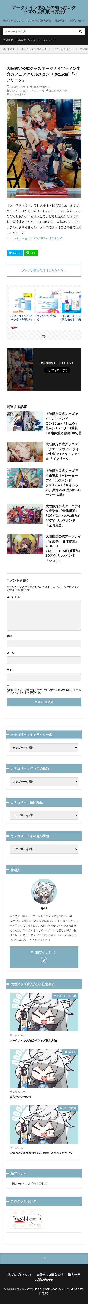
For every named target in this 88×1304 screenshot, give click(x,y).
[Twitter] (15, 253)
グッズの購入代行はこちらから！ (44, 270)
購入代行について (21, 1096)
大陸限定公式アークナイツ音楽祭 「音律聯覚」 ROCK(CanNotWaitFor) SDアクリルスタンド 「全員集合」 (63, 515)
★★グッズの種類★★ (34, 49)
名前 (9, 636)
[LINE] (31, 253)
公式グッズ (34, 39)
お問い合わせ (77, 20)
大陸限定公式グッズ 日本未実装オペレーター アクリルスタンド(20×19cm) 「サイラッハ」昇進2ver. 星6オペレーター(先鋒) (63, 483)
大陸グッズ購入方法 (39, 20)
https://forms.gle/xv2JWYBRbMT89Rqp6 (34, 238)
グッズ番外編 (69, 1108)
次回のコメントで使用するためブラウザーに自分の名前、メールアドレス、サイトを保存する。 (44, 691)
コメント (13, 597)
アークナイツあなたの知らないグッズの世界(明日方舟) (44, 9)
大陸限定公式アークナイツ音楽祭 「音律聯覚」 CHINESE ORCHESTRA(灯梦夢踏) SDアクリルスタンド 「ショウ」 (63, 548)
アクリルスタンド (63, 49)
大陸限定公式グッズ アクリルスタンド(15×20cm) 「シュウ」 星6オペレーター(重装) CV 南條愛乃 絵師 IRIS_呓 (63, 423)
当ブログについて (13, 20)
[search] (80, 31)
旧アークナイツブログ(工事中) (29, 1183)
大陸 (65, 90)
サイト (10, 670)
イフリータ (37, 90)
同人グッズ (49, 39)
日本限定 (21, 39)
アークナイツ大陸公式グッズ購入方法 (33, 1040)
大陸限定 (8, 39)
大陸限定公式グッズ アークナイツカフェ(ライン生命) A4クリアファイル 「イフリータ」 (63, 451)
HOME (11, 49)
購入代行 (60, 20)
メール (10, 653)
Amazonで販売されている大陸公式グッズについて (41, 1153)
